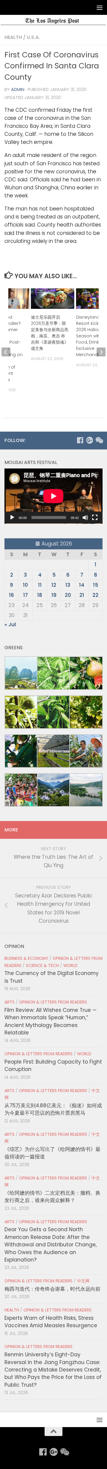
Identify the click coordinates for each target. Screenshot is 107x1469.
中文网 (83, 1281)
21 (81, 595)
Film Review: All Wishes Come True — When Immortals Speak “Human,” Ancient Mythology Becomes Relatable (50, 1021)
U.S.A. (33, 37)
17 (25, 595)
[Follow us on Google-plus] (89, 440)
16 (11, 595)
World (70, 965)
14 (81, 585)
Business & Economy (26, 958)
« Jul (10, 624)
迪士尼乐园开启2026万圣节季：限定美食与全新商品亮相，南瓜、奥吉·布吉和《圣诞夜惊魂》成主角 (49, 332)
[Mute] (85, 517)
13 (67, 585)
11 (40, 585)
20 (68, 595)
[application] (53, 496)
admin (17, 89)
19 (53, 595)
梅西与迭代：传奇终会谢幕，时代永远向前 (52, 1288)
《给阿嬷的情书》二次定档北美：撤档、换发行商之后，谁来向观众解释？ (52, 1196)
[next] (101, 351)
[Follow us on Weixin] (99, 440)
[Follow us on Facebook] (80, 440)
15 (95, 585)
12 (53, 585)
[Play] (12, 517)
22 (95, 595)
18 (39, 595)
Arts (9, 1002)
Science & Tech (42, 965)
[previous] (5, 351)
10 (25, 585)
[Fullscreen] (95, 517)
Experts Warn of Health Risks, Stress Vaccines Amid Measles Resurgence (50, 1321)
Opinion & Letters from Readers (53, 1002)
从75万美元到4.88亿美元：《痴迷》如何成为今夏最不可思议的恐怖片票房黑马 (53, 1109)
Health (13, 37)
